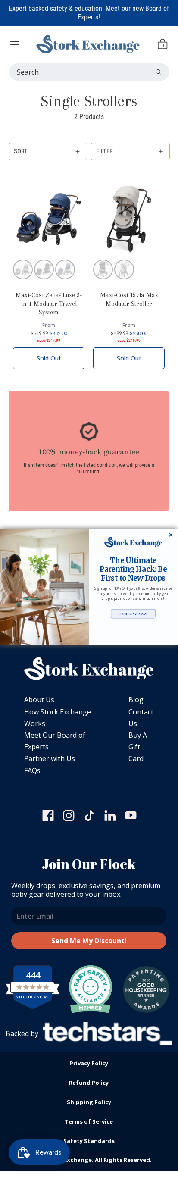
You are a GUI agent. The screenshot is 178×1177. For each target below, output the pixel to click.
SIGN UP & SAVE (133, 613)
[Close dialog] (171, 535)
